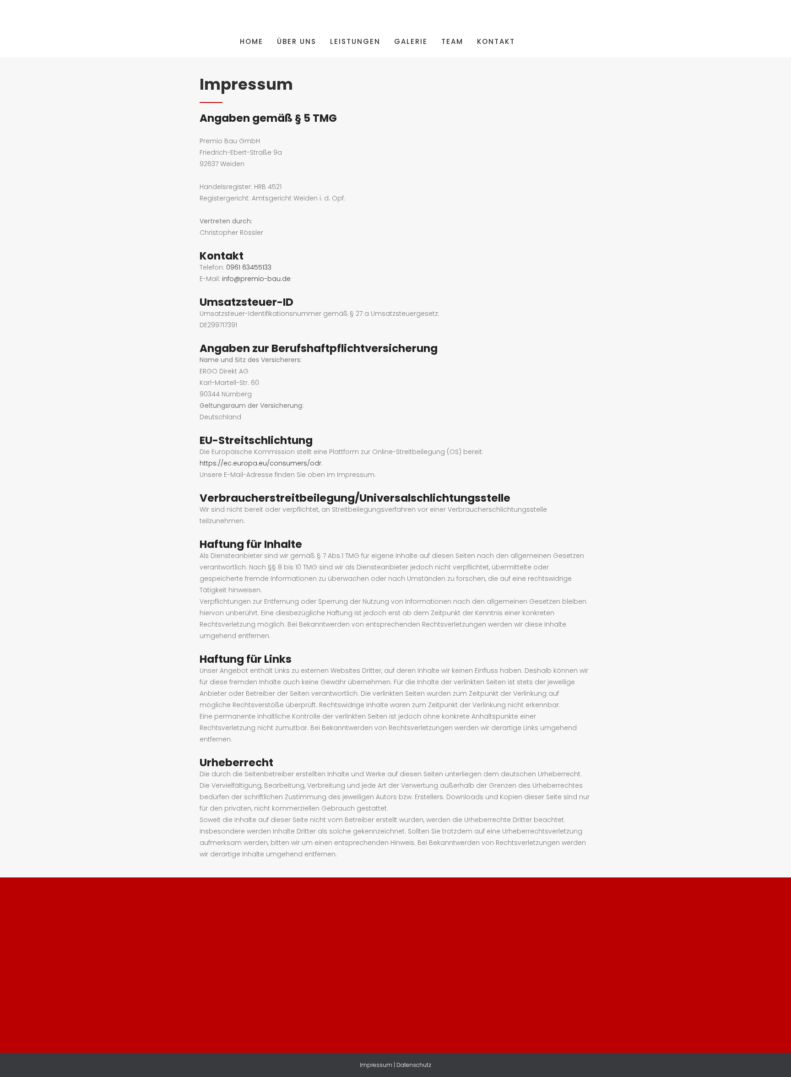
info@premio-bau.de (256, 278)
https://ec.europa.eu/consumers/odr (260, 463)
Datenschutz (413, 1065)
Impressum (376, 1065)
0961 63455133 (248, 267)
